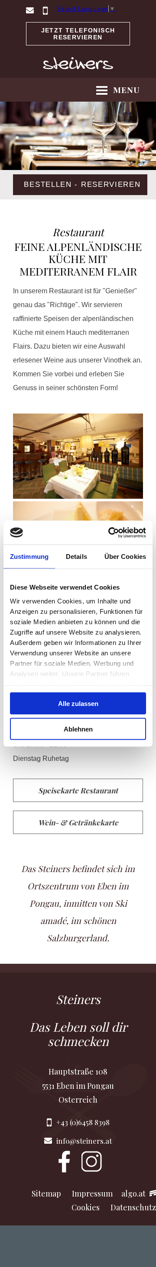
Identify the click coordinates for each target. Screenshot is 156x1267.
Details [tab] (76, 556)
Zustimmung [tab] (29, 556)
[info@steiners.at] (30, 12)
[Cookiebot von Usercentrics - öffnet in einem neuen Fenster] (110, 532)
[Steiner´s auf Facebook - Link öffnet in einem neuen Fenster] (64, 1170)
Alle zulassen (78, 703)
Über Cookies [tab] (125, 556)
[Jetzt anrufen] (45, 12)
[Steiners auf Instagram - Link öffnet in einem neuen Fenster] (91, 1170)
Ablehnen (78, 728)
